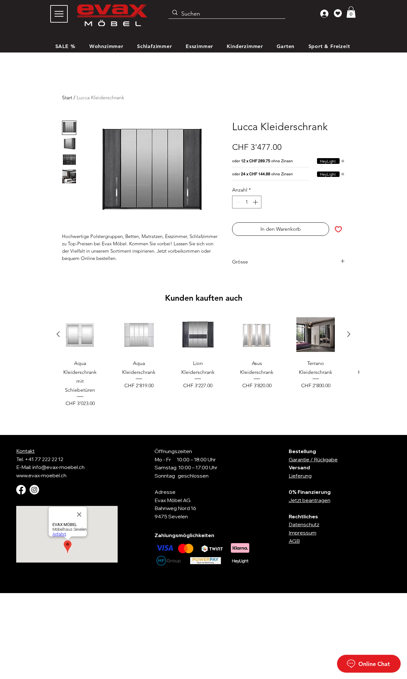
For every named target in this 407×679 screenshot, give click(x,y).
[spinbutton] (247, 202)
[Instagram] (34, 489)
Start (67, 97)
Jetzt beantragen (309, 500)
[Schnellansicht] (80, 334)
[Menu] (59, 14)
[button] (351, 12)
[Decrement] (237, 202)
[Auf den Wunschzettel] (338, 229)
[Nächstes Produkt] (349, 334)
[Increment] (256, 202)
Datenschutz (304, 524)
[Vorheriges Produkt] (58, 334)
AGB (294, 541)
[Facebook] (21, 489)
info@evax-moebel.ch (58, 467)
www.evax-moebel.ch (41, 475)
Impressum (302, 532)
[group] (203, 361)
